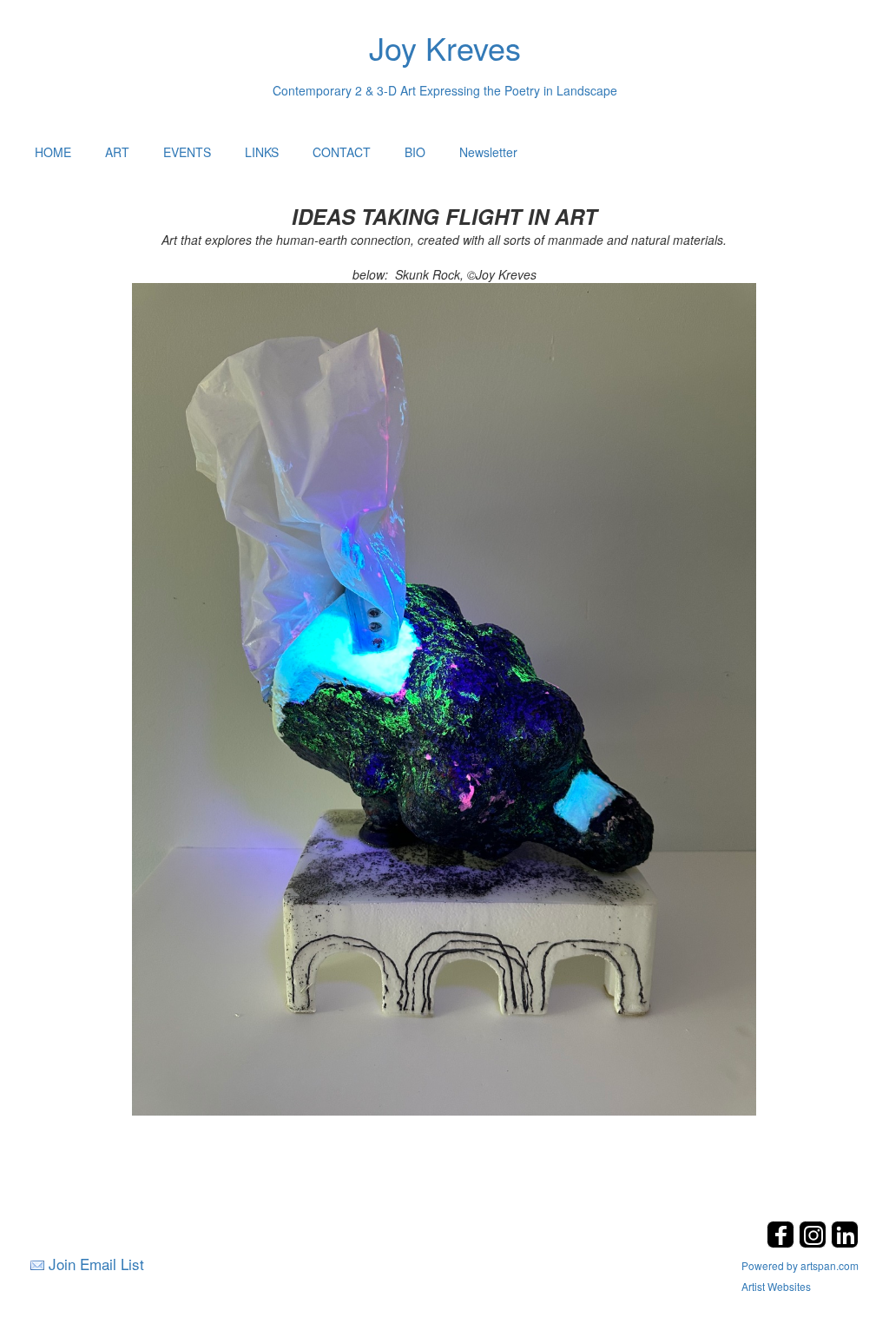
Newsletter (488, 152)
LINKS (262, 152)
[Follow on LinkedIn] (845, 1243)
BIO (415, 152)
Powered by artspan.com (800, 1265)
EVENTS (187, 152)
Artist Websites (776, 1286)
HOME (53, 152)
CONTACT (342, 152)
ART (117, 152)
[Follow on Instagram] (815, 1243)
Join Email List (96, 1263)
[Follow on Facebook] (783, 1243)
